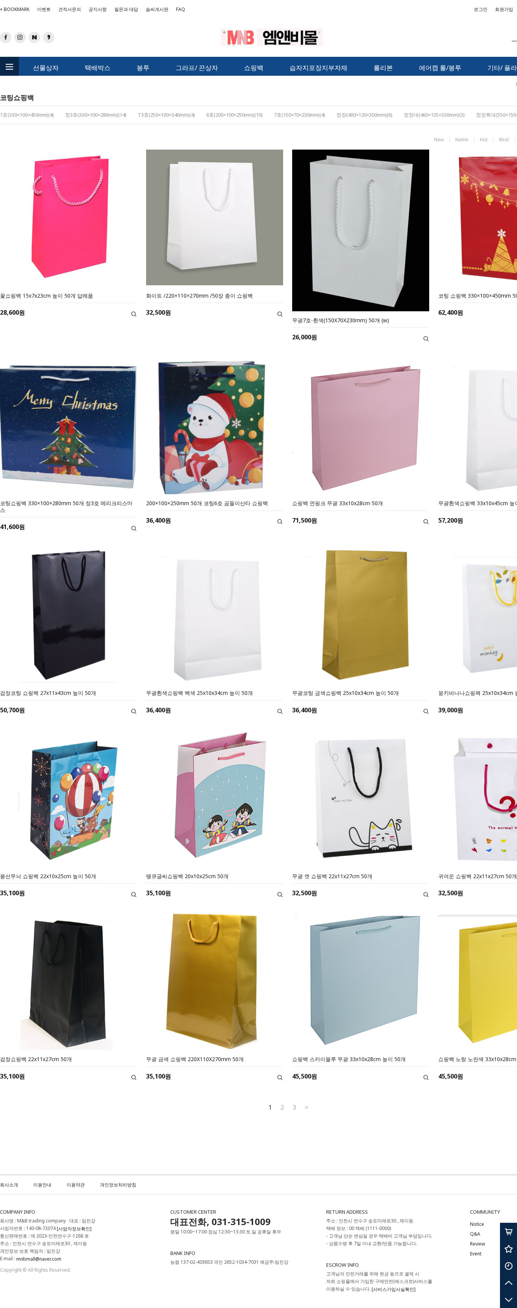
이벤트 (44, 9)
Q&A (475, 1234)
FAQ (180, 9)
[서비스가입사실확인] (394, 1289)
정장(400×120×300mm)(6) (364, 115)
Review (477, 1244)
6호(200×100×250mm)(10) (234, 115)
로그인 (480, 9)
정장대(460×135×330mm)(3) (434, 115)
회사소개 (9, 1185)
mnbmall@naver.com (38, 1259)
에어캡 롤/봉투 (440, 67)
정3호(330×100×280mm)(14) (95, 115)
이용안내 (42, 1185)
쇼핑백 (253, 67)
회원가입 (504, 11)
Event (475, 1254)
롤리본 (383, 67)
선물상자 (46, 67)
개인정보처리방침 (118, 1185)
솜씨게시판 (157, 9)
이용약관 (76, 1185)
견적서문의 (69, 9)
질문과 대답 (126, 9)
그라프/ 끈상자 (197, 67)
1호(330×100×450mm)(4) (27, 115)
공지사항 (98, 9)
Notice (477, 1224)
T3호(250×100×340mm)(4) (166, 115)
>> (306, 1107)
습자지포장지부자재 (318, 67)
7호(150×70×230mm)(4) (299, 115)
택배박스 (98, 67)
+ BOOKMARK (15, 9)
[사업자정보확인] (74, 1228)
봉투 (143, 67)
